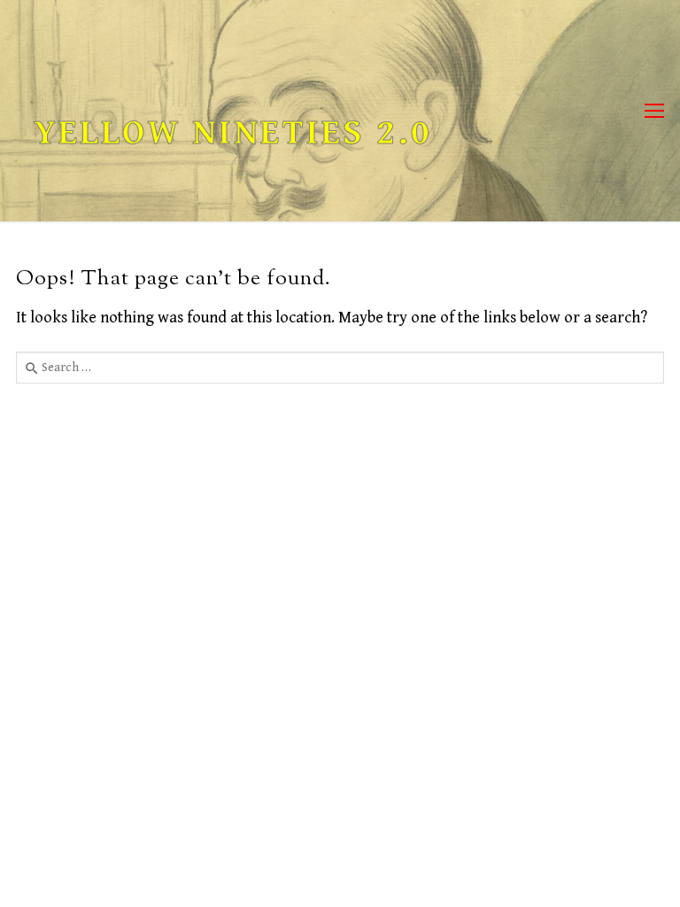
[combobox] (340, 368)
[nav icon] (654, 111)
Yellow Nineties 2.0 (233, 133)
